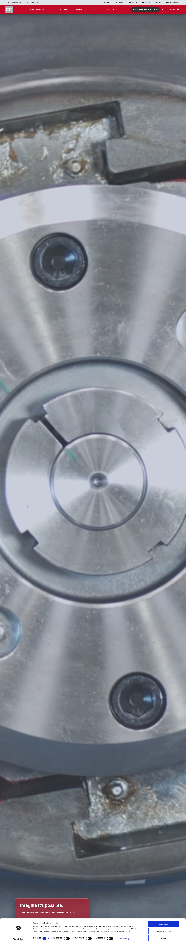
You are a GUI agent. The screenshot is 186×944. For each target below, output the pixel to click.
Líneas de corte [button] (60, 9)
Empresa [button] (78, 9)
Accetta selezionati (164, 931)
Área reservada (173, 2)
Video (108, 2)
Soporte (134, 2)
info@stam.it (33, 2)
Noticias (121, 2)
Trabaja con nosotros (152, 2)
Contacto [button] (94, 9)
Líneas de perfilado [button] (36, 9)
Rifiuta (163, 938)
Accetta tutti (163, 924)
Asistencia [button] (112, 9)
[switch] (67, 938)
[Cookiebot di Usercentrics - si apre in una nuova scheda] (18, 939)
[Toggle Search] (163, 9)
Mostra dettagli (123, 939)
